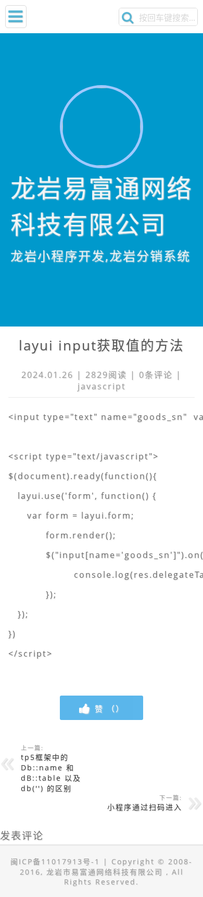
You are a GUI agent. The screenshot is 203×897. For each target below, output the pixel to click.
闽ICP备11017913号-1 (55, 861)
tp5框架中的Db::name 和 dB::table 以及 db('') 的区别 (51, 768)
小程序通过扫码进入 (144, 803)
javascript (102, 386)
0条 (146, 374)
